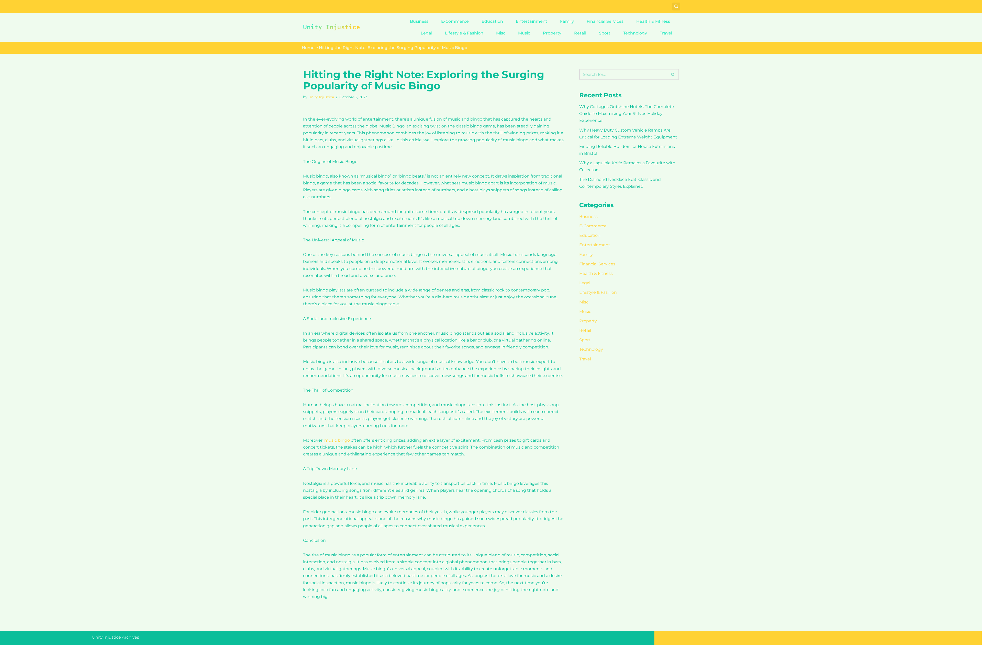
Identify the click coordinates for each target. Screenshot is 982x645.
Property (552, 33)
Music (524, 33)
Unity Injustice (321, 97)
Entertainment (531, 21)
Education (492, 21)
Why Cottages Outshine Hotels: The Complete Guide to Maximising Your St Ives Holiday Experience (626, 113)
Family (567, 21)
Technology (635, 33)
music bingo (337, 440)
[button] (676, 6)
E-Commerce (455, 21)
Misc (500, 33)
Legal (426, 33)
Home (308, 47)
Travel (666, 33)
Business (419, 21)
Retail (580, 33)
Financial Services (605, 21)
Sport (604, 33)
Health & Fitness (653, 21)
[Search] (673, 74)
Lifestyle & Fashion (464, 33)
